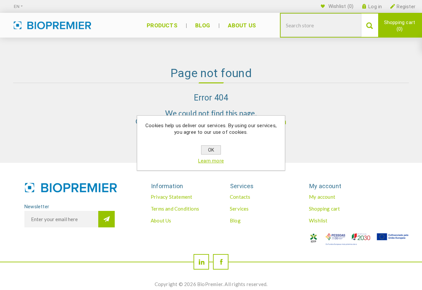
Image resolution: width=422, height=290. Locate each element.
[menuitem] (183, 197)
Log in (375, 7)
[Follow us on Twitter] (201, 262)
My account (322, 197)
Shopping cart (399, 25)
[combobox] (321, 25)
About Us (161, 220)
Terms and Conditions (175, 209)
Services (239, 209)
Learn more (211, 161)
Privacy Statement (171, 197)
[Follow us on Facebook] (220, 262)
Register (406, 7)
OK (211, 150)
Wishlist (318, 220)
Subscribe (106, 219)
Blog (235, 220)
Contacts (240, 197)
